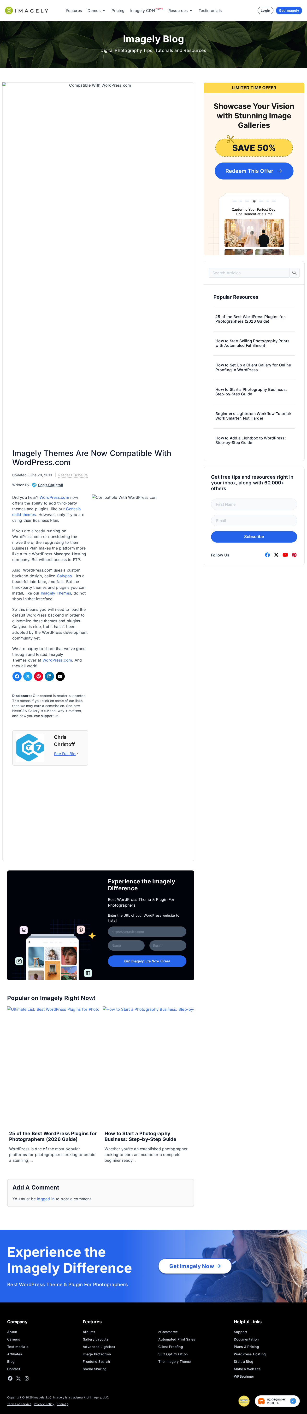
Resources (178, 10)
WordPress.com (54, 497)
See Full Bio (65, 753)
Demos (94, 10)
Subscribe (254, 536)
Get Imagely (289, 10)
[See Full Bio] (77, 754)
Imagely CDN (142, 10)
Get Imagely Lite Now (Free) (147, 961)
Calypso (64, 575)
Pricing (118, 10)
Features (74, 10)
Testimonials (210, 10)
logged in (45, 1198)
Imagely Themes (56, 593)
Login (265, 10)
